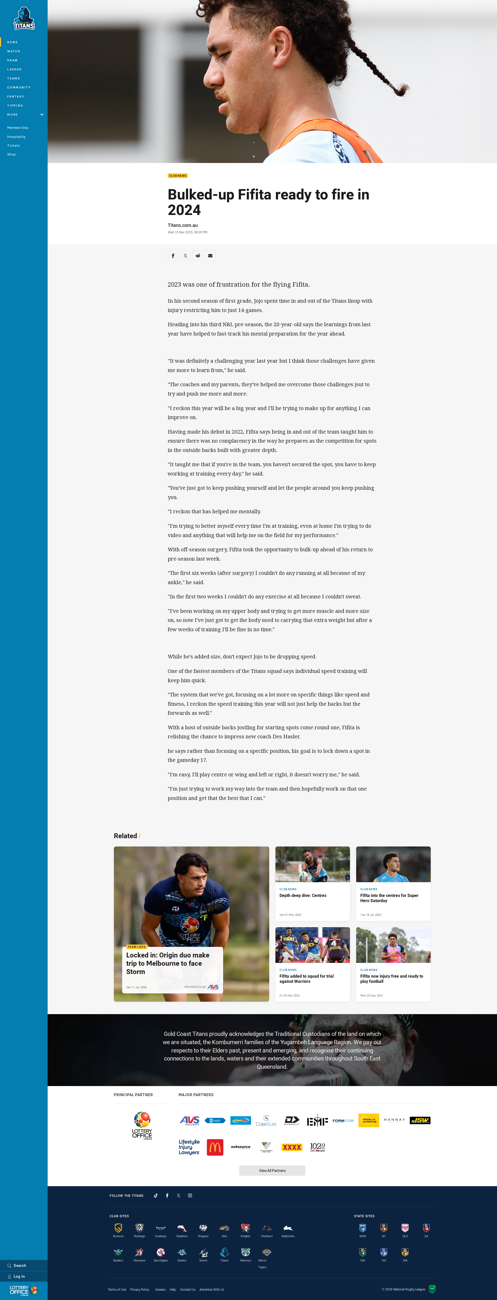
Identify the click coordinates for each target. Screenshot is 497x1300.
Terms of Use (117, 1289)
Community (19, 87)
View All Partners (272, 1170)
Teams (13, 78)
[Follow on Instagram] (190, 1195)
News (12, 42)
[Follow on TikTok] (156, 1195)
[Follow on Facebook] (167, 1195)
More (12, 114)
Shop (11, 154)
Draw (12, 60)
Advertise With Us (212, 1289)
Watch (14, 51)
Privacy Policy (139, 1289)
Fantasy (15, 96)
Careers (160, 1289)
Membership (17, 127)
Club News (177, 175)
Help (173, 1289)
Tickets (13, 145)
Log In (19, 1276)
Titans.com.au (183, 225)
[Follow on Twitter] (179, 1195)
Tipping (15, 105)
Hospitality (16, 136)
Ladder (14, 69)
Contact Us (187, 1289)
